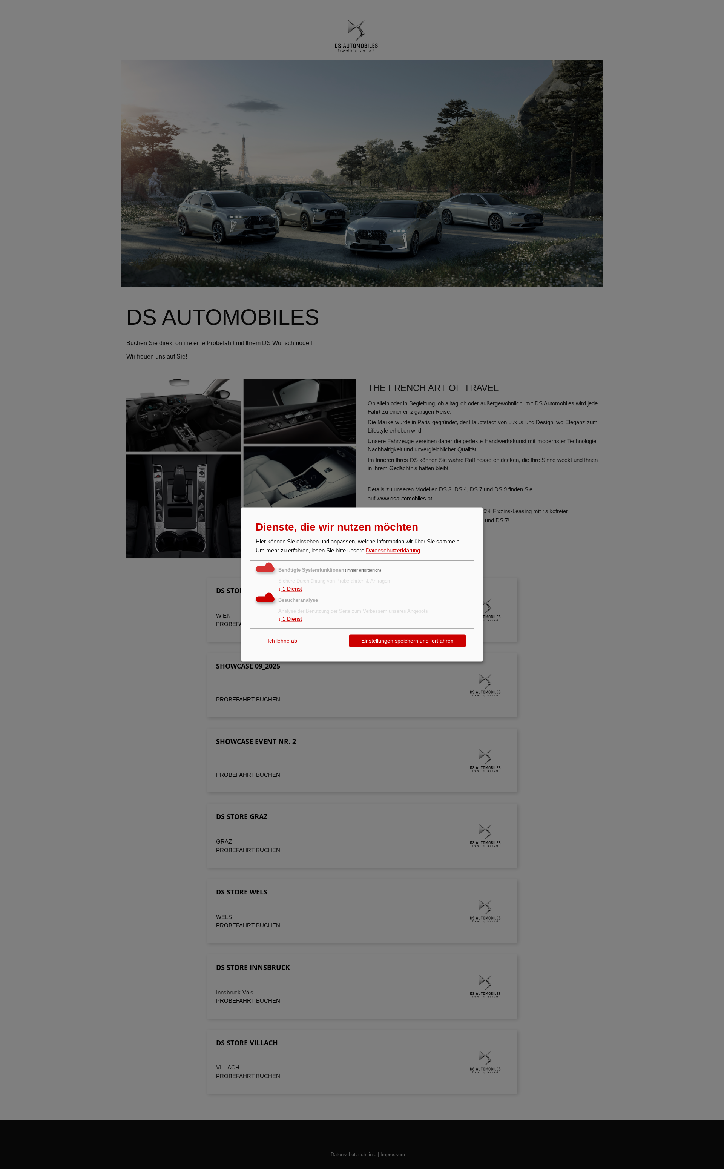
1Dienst (290, 589)
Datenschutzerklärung (393, 551)
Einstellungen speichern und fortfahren (407, 641)
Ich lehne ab (282, 641)
